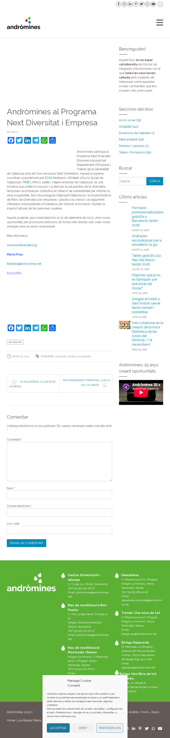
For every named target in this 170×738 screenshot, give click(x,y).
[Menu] (159, 22)
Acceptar (58, 728)
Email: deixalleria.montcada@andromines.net (141, 600)
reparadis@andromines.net (138, 667)
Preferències (110, 728)
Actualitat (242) (128, 126)
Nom (11, 488)
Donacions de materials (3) (137, 133)
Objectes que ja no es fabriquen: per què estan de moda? (146, 281)
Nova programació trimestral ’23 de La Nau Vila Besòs (86, 382)
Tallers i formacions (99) (135, 152)
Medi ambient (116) (131, 139)
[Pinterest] (135, 4)
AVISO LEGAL (42, 712)
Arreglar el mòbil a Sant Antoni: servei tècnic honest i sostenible (146, 305)
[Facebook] (118, 4)
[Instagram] (124, 4)
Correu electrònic (19, 506)
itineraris (24, 263)
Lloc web (13, 523)
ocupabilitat (84, 356)
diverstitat (60, 356)
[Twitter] (141, 4)
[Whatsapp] (147, 4)
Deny (83, 728)
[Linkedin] (130, 4)
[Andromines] (23, 23)
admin (14, 131)
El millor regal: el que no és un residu (32, 384)
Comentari (15, 439)
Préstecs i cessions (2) (134, 146)
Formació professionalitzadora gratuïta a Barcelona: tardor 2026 (147, 216)
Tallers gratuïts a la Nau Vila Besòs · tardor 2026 (146, 260)
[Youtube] (153, 4)
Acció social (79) (130, 120)
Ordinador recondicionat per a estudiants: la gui (146, 240)
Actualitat (15, 342)
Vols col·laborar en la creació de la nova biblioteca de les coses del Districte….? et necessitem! (147, 333)
